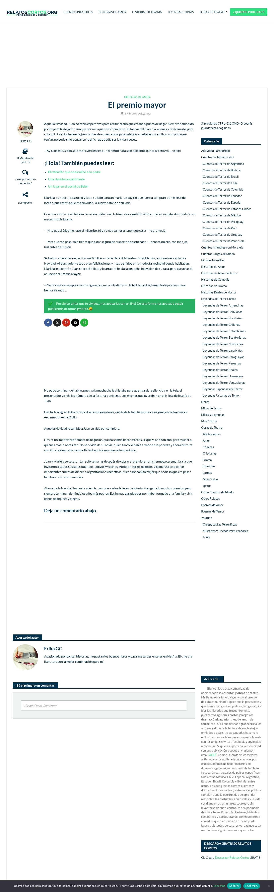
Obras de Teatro (212, 12)
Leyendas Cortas (181, 12)
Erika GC (25, 141)
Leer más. (251, 885)
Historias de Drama (147, 12)
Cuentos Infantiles (78, 12)
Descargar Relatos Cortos (232, 857)
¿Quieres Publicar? (248, 12)
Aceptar (234, 885)
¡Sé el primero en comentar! (25, 181)
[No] (269, 886)
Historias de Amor (112, 12)
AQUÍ (213, 755)
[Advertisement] (137, 56)
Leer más (219, 885)
